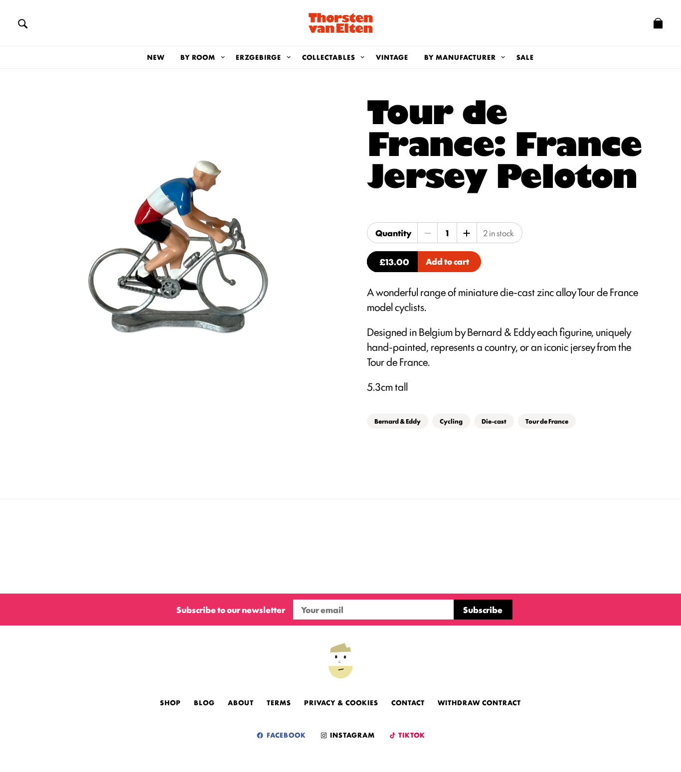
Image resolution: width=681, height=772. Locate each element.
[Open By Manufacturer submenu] (503, 57)
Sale (525, 57)
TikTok (411, 735)
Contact (408, 702)
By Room (197, 57)
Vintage (392, 57)
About (241, 702)
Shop (170, 702)
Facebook (285, 735)
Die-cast (494, 421)
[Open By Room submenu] (222, 57)
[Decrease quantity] (428, 233)
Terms (279, 702)
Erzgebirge (258, 57)
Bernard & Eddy (397, 421)
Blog (204, 702)
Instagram (351, 735)
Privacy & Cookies (341, 702)
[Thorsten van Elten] (340, 23)
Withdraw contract (479, 702)
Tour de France (546, 421)
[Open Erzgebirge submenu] (288, 57)
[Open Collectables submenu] (362, 57)
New (156, 57)
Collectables (328, 57)
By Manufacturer (460, 57)
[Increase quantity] (467, 233)
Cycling (451, 421)
